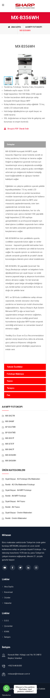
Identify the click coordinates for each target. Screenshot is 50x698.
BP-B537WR (10, 427)
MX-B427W (10, 416)
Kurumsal (8, 592)
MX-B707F (9, 444)
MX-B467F (9, 449)
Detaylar (11, 144)
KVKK (6, 631)
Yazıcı (10, 381)
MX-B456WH (10, 461)
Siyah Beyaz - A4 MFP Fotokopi (18, 490)
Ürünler (7, 597)
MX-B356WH (10, 455)
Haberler (8, 603)
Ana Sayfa (16, 27)
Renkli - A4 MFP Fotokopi (15, 496)
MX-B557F (9, 438)
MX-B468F (9, 421)
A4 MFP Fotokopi (33, 27)
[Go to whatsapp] (6, 688)
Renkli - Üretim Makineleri (16, 518)
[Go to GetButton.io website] (6, 695)
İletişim (7, 637)
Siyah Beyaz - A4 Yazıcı (15, 501)
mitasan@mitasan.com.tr (19, 674)
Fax (8, 395)
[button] (43, 65)
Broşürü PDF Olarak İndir (17, 128)
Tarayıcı (10, 388)
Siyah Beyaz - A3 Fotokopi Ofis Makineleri (22, 479)
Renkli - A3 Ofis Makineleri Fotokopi (20, 485)
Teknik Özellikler (15, 367)
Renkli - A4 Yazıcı (12, 507)
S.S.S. (6, 620)
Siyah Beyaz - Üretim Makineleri (18, 513)
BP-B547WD (10, 433)
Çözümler (8, 626)
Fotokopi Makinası (15, 374)
